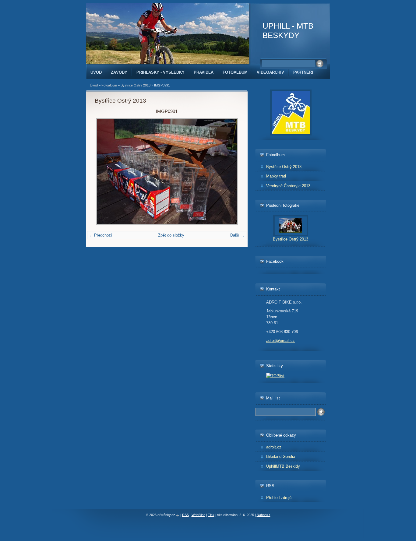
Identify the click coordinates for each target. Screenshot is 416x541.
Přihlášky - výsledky (160, 72)
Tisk (211, 515)
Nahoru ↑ (263, 515)
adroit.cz (273, 447)
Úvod (96, 72)
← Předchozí (100, 235)
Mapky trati (276, 176)
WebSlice (198, 515)
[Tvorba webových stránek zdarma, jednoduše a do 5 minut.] (178, 515)
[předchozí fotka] (104, 171)
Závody (119, 72)
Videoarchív (270, 72)
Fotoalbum (235, 72)
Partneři (303, 72)
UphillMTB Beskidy (283, 466)
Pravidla (203, 72)
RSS (185, 515)
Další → (237, 235)
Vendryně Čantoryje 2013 (288, 186)
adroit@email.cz (280, 340)
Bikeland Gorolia (280, 456)
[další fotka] (229, 171)
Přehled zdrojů (278, 497)
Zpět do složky (171, 235)
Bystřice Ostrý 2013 (135, 85)
